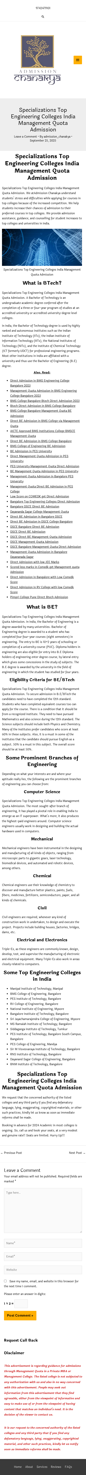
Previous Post (11, 1153)
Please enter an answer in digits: (25, 1294)
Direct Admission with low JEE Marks (34, 562)
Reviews (56, 1467)
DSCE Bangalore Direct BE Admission (34, 527)
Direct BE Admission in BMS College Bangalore (41, 441)
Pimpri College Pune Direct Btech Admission (39, 597)
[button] (43, 16)
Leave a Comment (25, 137)
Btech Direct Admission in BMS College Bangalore (42, 406)
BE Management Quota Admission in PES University (44, 471)
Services (42, 1467)
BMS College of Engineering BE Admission (37, 446)
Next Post (77, 1153)
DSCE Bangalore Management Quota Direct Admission (45, 547)
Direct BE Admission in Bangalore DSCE (36, 517)
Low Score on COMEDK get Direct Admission (39, 496)
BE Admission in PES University (31, 451)
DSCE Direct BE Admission (27, 532)
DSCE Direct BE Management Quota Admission (41, 537)
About (29, 1467)
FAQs (68, 1467)
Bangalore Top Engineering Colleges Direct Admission (45, 502)
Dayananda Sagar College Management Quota (39, 512)
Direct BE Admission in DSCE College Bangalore (41, 522)
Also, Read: (42, 372)
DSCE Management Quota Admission (34, 542)
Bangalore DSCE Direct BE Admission (34, 507)
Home (18, 1467)
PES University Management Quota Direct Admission (44, 466)
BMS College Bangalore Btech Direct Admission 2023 (45, 401)
